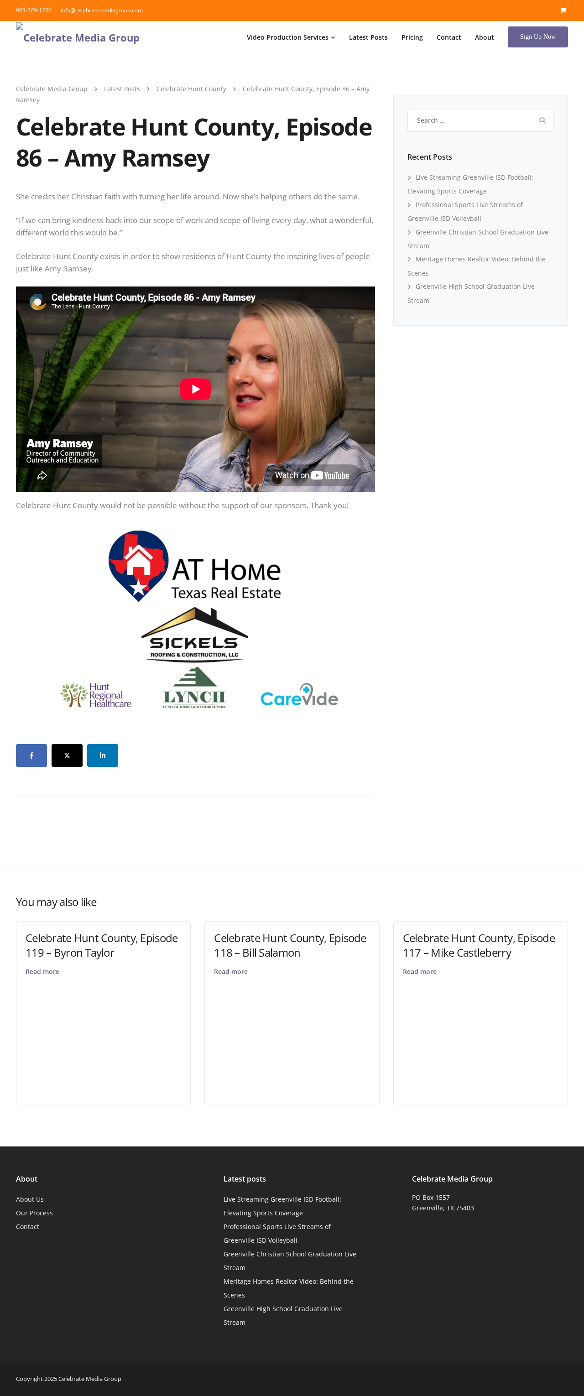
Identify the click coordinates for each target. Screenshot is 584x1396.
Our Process (34, 1212)
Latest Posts (368, 37)
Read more (42, 971)
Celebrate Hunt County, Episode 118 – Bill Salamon (290, 944)
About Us (30, 1199)
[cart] (563, 10)
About (484, 37)
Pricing (412, 37)
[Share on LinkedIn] (102, 755)
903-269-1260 (34, 10)
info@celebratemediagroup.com (102, 10)
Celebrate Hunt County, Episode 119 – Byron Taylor (101, 944)
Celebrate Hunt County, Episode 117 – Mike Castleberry (479, 944)
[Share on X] (67, 755)
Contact (449, 37)
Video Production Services (287, 37)
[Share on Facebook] (31, 755)
